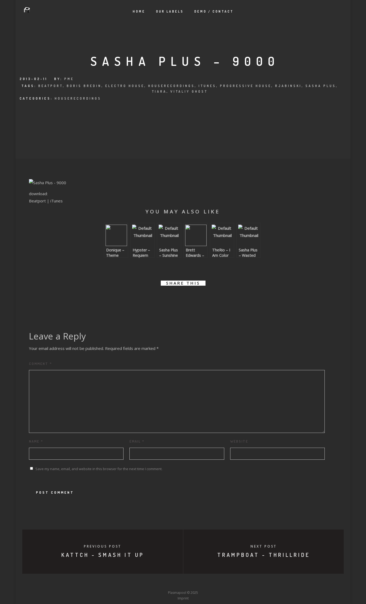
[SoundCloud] (203, 583)
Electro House (124, 86)
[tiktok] (223, 583)
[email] (213, 298)
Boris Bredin (84, 86)
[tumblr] (201, 298)
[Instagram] (173, 583)
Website (239, 441)
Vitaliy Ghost (189, 91)
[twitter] (165, 298)
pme (69, 79)
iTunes (207, 86)
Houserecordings (171, 86)
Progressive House (245, 86)
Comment (40, 363)
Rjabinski (288, 86)
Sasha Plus (320, 86)
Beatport (50, 86)
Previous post (102, 546)
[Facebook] (143, 583)
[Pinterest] (213, 583)
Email (136, 441)
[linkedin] (177, 298)
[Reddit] (193, 583)
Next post (264, 546)
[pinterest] (189, 298)
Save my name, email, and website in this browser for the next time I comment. (98, 468)
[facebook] (153, 298)
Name (36, 441)
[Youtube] (183, 583)
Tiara (159, 91)
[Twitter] (153, 583)
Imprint (183, 598)
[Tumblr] (163, 583)
